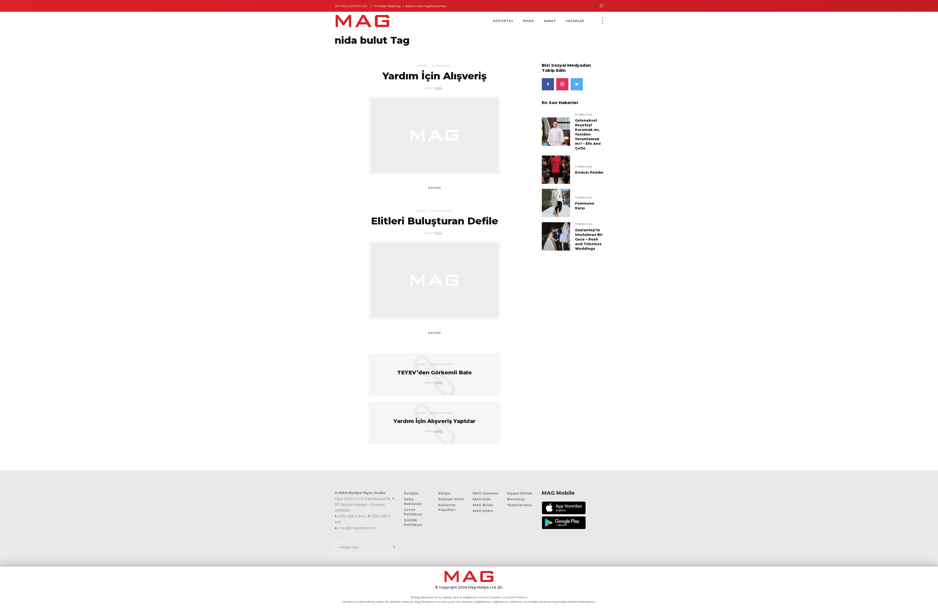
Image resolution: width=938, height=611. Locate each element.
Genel (422, 65)
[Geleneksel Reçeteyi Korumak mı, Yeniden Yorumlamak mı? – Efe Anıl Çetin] (556, 131)
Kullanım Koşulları (447, 507)
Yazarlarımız (519, 505)
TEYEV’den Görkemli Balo (434, 372)
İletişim (411, 493)
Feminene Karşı (584, 205)
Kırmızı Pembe (589, 172)
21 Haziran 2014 (441, 413)
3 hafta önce (583, 114)
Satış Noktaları (413, 501)
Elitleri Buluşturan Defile (434, 221)
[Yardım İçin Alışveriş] (435, 135)
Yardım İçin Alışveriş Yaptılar (435, 421)
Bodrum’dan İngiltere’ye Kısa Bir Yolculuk (416, 6)
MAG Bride (483, 505)
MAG (438, 88)
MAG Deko (483, 511)
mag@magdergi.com (357, 528)
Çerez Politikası (413, 511)
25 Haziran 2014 (441, 210)
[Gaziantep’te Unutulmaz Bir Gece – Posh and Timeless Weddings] (556, 236)
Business (516, 499)
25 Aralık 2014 (441, 65)
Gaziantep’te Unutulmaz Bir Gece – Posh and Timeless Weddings (589, 239)
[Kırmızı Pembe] (556, 169)
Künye (444, 493)
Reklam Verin (451, 499)
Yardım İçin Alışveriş (434, 76)
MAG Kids (482, 499)
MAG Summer (486, 493)
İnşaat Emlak (519, 493)
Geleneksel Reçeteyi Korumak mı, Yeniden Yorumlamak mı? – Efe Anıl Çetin (588, 134)
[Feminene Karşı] (556, 203)
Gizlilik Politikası (413, 522)
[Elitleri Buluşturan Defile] (435, 280)
